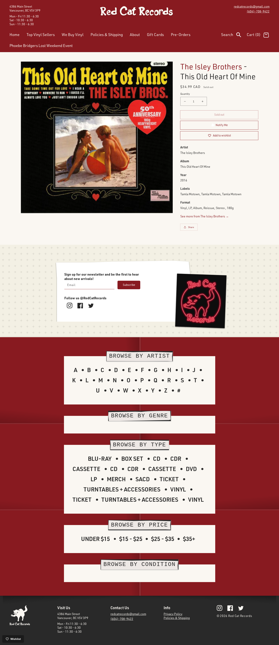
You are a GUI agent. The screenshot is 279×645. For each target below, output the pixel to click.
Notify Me (222, 125)
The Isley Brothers (211, 66)
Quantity (185, 93)
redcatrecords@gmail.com (252, 6)
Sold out (219, 114)
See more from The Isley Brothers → (204, 216)
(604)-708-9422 (258, 11)
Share (191, 227)
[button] (234, 35)
